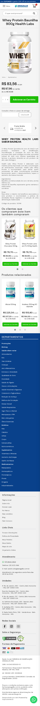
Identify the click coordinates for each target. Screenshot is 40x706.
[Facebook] (4, 626)
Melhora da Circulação (10, 400)
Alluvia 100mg (10, 304)
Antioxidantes (7, 354)
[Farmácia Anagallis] (21, 6)
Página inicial (6, 500)
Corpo (4, 439)
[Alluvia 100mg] (10, 290)
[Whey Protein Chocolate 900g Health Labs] (10, 229)
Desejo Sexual (7, 404)
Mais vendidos (7, 514)
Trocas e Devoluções (9, 533)
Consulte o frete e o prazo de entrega (15, 111)
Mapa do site (7, 547)
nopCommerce (7, 699)
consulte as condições (20, 129)
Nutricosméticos (8, 446)
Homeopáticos (7, 471)
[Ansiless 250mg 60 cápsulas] (29, 290)
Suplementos (7, 450)
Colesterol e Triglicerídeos (11, 393)
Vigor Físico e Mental (9, 411)
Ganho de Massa (8, 461)
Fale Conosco (7, 521)
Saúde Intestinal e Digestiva (12, 390)
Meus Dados (6, 543)
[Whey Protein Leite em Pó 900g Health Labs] (29, 229)
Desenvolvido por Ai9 (10, 698)
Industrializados (7, 485)
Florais (4, 478)
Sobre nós (6, 503)
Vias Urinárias (6, 361)
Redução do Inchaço (9, 397)
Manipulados (6, 468)
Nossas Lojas (7, 507)
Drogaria (5, 482)
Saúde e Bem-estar (9, 351)
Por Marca (5, 510)
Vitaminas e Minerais (9, 454)
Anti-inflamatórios (8, 368)
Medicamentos (7, 464)
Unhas (4, 436)
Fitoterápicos (6, 475)
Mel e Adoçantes (8, 418)
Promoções (6, 343)
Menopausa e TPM (8, 414)
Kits (3, 358)
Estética (5, 425)
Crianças (5, 365)
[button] (4, 128)
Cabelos (5, 432)
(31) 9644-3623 (10, 562)
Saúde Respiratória (8, 407)
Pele (3, 429)
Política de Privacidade (10, 536)
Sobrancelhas (7, 443)
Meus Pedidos (7, 540)
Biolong (5, 347)
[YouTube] (18, 626)
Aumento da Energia (9, 457)
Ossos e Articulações (9, 386)
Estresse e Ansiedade (9, 372)
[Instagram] (11, 626)
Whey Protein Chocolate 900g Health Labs (10, 245)
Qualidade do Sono (9, 375)
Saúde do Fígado (8, 383)
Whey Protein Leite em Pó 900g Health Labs (29, 245)
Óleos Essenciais (8, 422)
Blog (3, 517)
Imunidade (5, 379)
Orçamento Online (9, 550)
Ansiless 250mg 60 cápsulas (29, 305)
